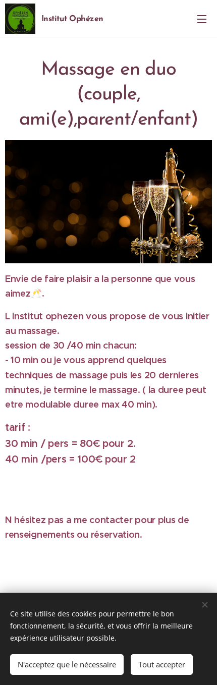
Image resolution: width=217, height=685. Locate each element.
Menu (202, 19)
